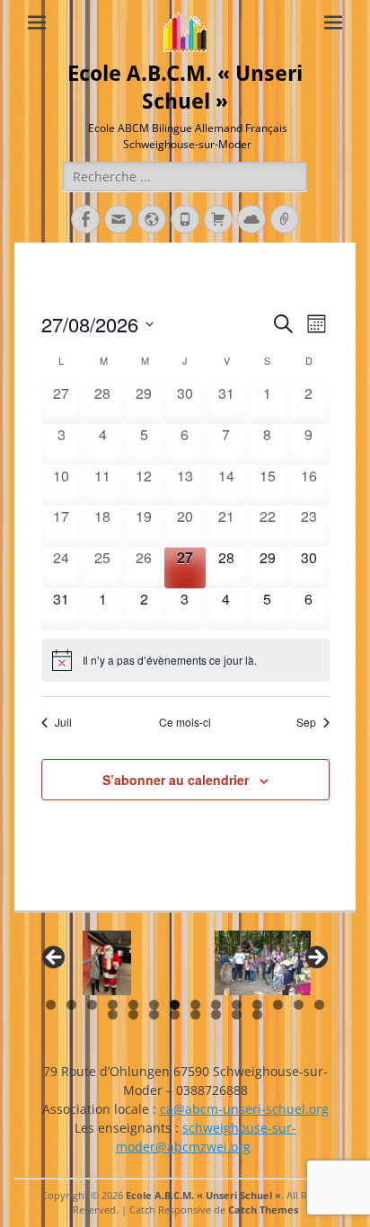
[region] (185, 962)
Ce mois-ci (185, 722)
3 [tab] (92, 1005)
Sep (306, 722)
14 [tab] (319, 1005)
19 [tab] (195, 1015)
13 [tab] (299, 1005)
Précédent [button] (54, 958)
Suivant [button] (315, 958)
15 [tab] (113, 1015)
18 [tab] (175, 1015)
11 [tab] (257, 1005)
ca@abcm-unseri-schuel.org (244, 1108)
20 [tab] (216, 1015)
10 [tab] (237, 1005)
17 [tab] (154, 1015)
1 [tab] (51, 1005)
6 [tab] (154, 1005)
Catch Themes (263, 1209)
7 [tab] (175, 1005)
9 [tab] (216, 1005)
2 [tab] (71, 1005)
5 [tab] (133, 1005)
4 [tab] (113, 1005)
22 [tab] (257, 1015)
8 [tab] (195, 1005)
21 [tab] (237, 1015)
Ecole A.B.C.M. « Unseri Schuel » (203, 1195)
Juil (63, 722)
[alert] (185, 660)
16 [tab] (133, 1015)
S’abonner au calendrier (175, 780)
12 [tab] (278, 1005)
